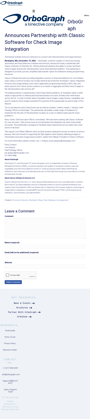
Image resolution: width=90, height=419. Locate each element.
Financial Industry (20, 200)
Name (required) (12, 242)
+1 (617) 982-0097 (10, 368)
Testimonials (10, 330)
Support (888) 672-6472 (10, 382)
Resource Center (10, 350)
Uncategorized (62, 200)
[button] (25, 303)
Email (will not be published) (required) (22, 252)
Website (8, 262)
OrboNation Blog (35, 200)
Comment (9, 216)
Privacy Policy (10, 343)
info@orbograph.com (11, 374)
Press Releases (49, 200)
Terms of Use (9, 337)
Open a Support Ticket (10, 390)
